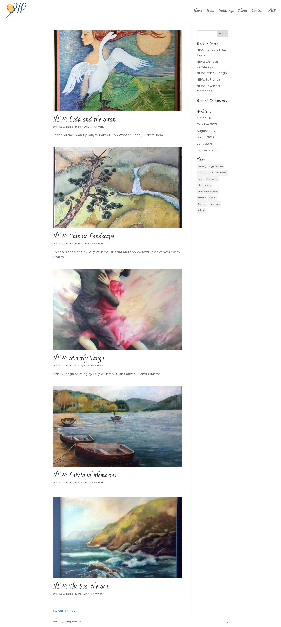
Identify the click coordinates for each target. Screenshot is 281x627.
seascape (215, 204)
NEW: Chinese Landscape (83, 236)
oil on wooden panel (208, 191)
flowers (201, 173)
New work (97, 126)
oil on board (211, 179)
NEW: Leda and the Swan (84, 119)
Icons (211, 11)
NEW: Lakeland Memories (84, 475)
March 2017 (205, 137)
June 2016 (204, 144)
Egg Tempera (216, 166)
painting (202, 198)
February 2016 (207, 150)
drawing (202, 166)
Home (198, 11)
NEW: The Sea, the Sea (80, 586)
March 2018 (205, 118)
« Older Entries (64, 611)
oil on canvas (204, 185)
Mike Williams (64, 126)
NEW (272, 11)
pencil (212, 198)
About (242, 11)
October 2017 (207, 124)
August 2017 (206, 131)
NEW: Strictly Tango (78, 358)
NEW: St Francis (209, 79)
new (200, 179)
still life (201, 210)
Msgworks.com (74, 622)
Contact (258, 11)
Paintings (226, 11)
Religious (202, 204)
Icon (211, 173)
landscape (221, 173)
